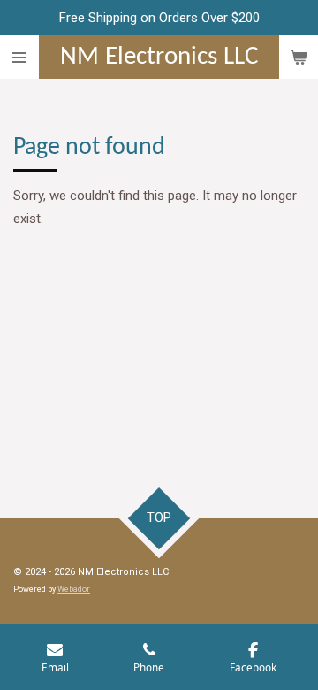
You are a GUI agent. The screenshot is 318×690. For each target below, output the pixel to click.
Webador (73, 589)
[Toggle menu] (19, 57)
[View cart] (298, 57)
